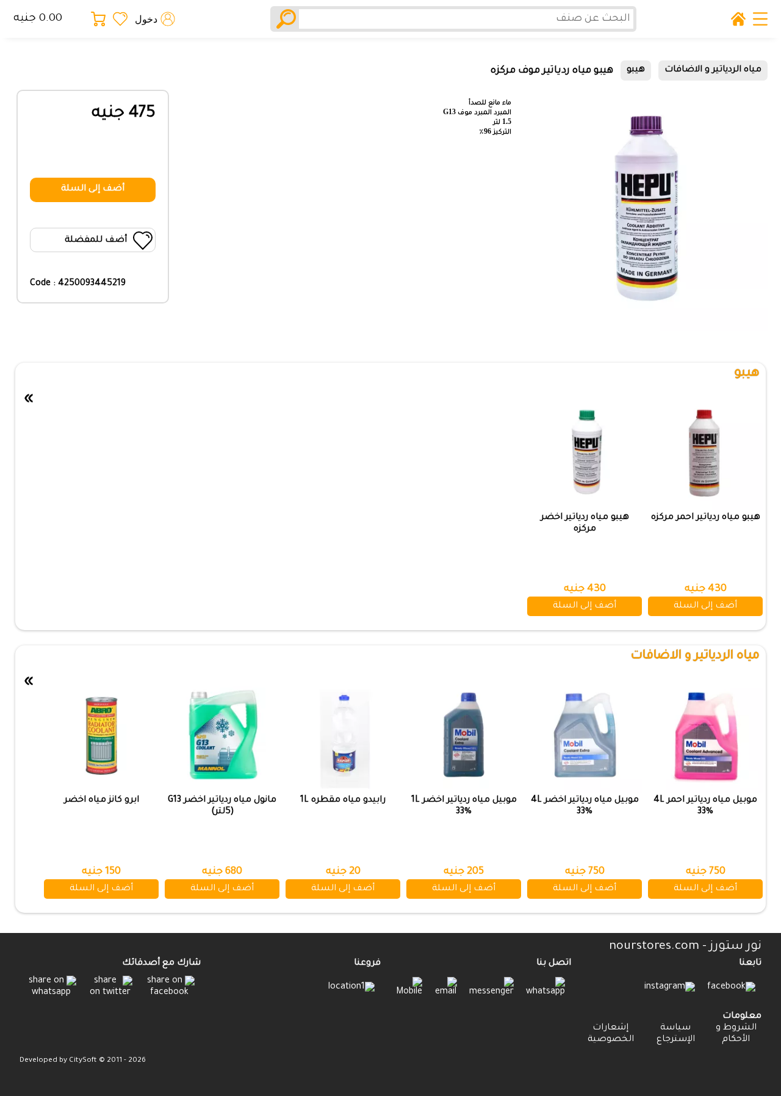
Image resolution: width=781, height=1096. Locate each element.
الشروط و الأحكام (736, 1034)
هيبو (636, 70)
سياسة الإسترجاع (676, 1034)
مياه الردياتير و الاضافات (712, 70)
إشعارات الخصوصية (611, 1034)
